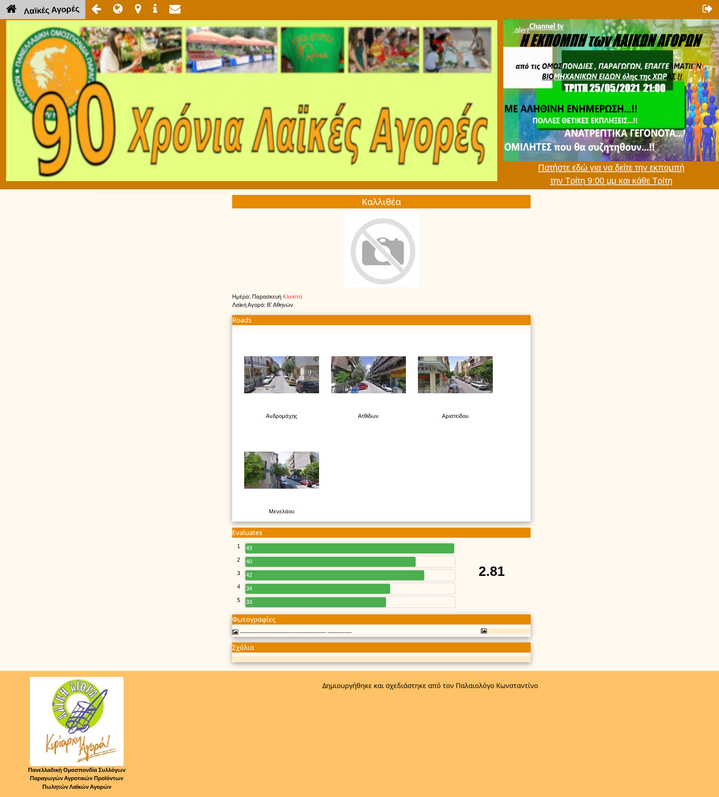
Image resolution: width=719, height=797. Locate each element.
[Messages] (174, 8)
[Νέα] (118, 8)
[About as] (155, 8)
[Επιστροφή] (96, 8)
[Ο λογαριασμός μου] (708, 8)
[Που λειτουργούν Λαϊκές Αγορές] (138, 8)
